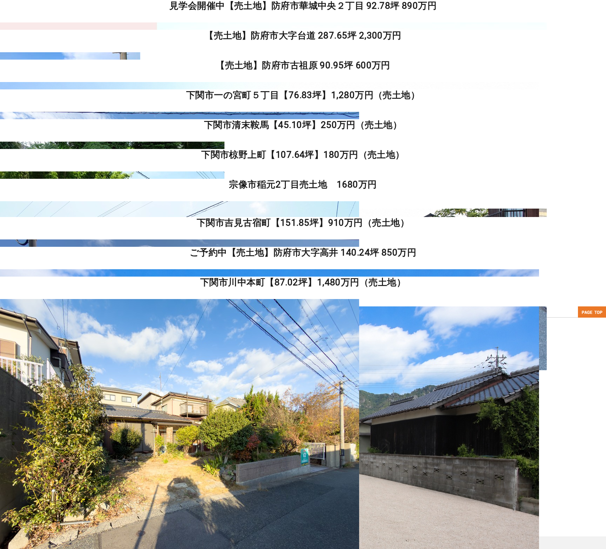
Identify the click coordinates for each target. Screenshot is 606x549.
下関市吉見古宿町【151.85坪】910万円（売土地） (303, 222)
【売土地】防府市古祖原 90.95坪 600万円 (303, 65)
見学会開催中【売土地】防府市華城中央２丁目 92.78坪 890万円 (303, 5)
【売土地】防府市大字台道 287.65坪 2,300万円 (303, 35)
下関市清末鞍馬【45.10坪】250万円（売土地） (303, 125)
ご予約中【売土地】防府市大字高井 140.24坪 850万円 (303, 252)
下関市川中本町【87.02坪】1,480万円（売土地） (303, 282)
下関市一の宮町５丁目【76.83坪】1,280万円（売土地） (303, 95)
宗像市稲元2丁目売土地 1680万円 (303, 184)
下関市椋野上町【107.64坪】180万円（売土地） (303, 154)
